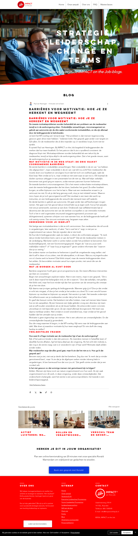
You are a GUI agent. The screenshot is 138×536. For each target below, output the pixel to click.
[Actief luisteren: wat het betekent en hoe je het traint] (34, 419)
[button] (106, 4)
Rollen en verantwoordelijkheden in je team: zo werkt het (69, 433)
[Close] (135, 532)
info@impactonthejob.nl (110, 512)
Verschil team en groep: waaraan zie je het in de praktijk (103, 433)
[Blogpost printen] (51, 392)
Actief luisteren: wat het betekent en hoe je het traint (33, 433)
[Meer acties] (107, 103)
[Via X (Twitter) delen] (35, 392)
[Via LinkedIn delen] (41, 392)
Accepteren (127, 532)
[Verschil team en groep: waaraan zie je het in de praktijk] (104, 419)
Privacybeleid (75, 532)
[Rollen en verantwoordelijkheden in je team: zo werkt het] (69, 419)
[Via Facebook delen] (30, 392)
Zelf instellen (114, 532)
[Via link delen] (46, 392)
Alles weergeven (114, 407)
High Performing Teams (37, 385)
